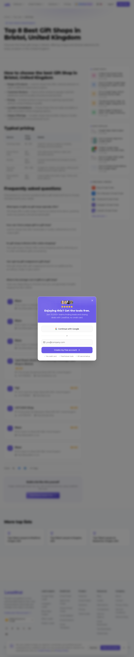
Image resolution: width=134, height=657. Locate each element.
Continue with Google (68, 329)
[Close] (92, 300)
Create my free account (65, 350)
